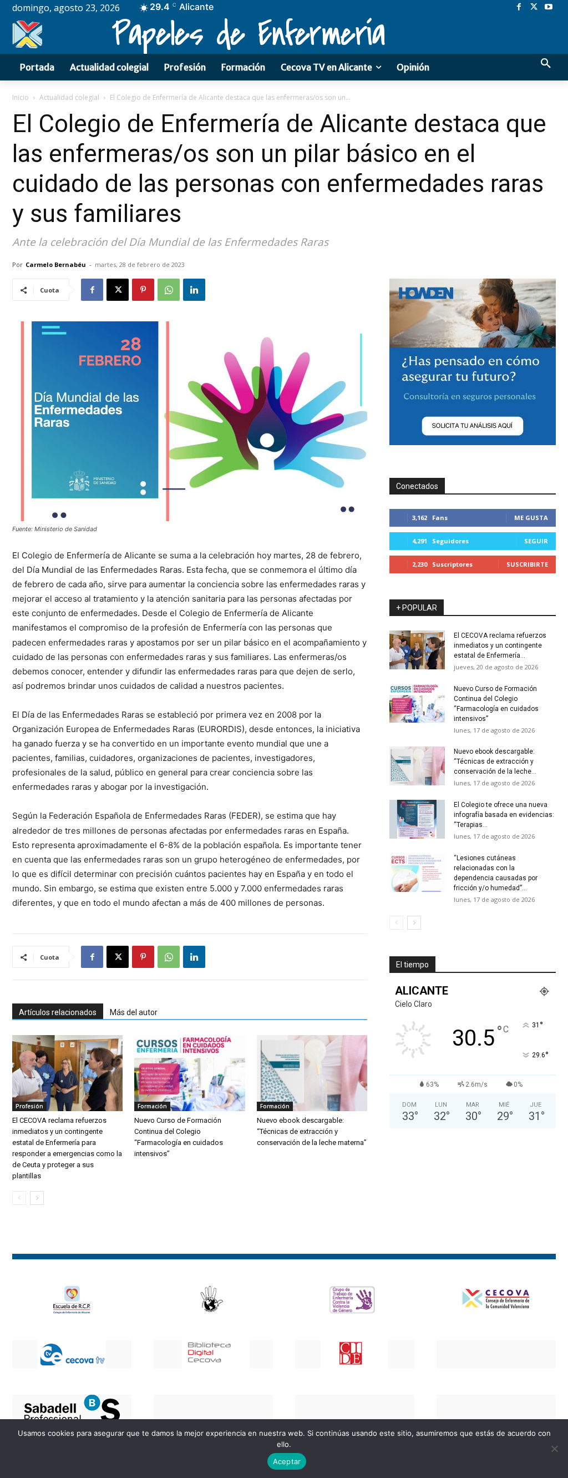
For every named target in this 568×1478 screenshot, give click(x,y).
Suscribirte (527, 564)
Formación (152, 1106)
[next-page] (37, 1198)
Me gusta (531, 517)
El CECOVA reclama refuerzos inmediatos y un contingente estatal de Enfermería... (500, 645)
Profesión (29, 1106)
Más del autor (134, 1012)
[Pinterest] (143, 290)
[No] (554, 1448)
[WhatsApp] (169, 290)
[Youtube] (548, 7)
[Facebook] (518, 7)
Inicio (20, 97)
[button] (546, 64)
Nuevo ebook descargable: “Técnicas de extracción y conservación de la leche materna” (312, 1131)
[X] (533, 7)
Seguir (536, 541)
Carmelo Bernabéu (56, 264)
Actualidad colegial (69, 97)
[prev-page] (19, 1198)
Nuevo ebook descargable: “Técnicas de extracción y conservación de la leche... (495, 761)
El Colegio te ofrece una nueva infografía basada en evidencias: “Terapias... (504, 815)
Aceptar (287, 1461)
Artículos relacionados (58, 1012)
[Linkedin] (194, 290)
